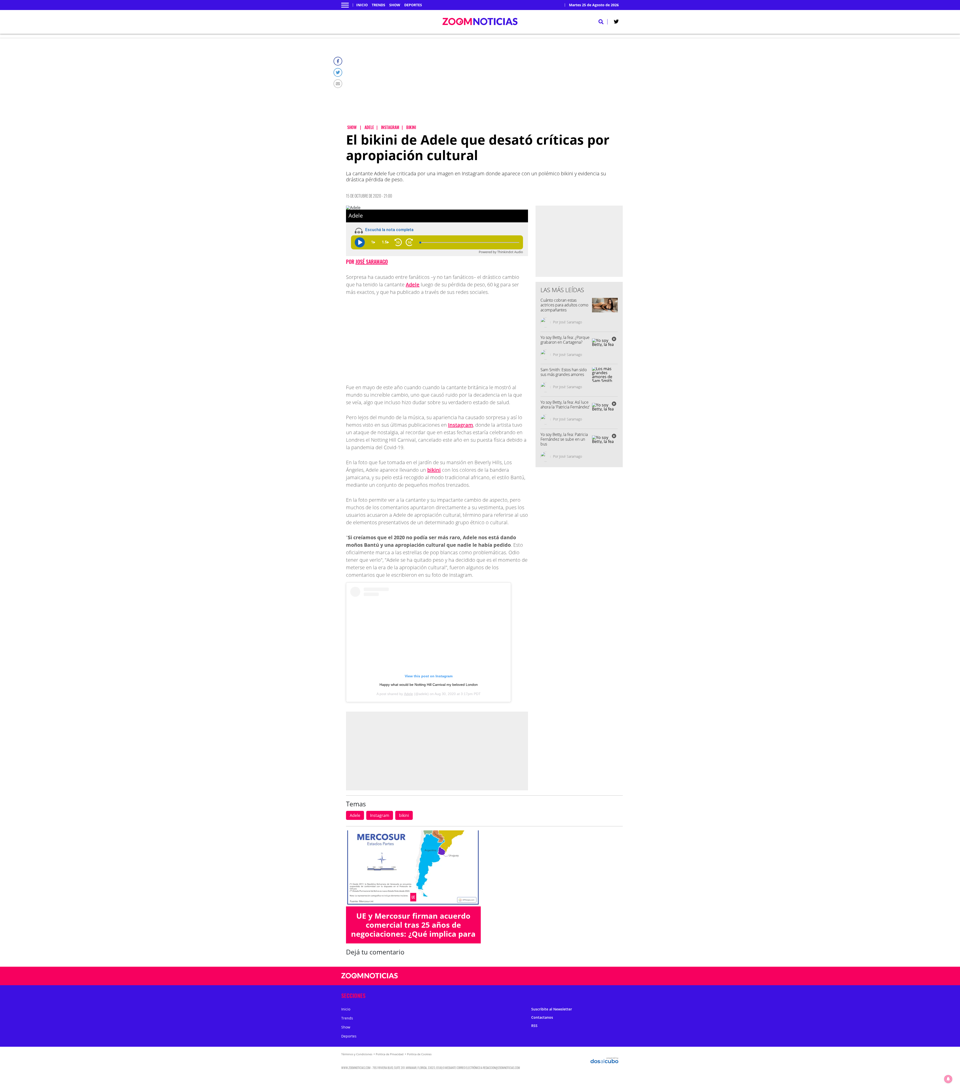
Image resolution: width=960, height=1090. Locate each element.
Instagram (460, 424)
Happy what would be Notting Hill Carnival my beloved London (429, 685)
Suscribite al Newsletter (551, 1009)
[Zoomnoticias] (369, 979)
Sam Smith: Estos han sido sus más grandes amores (563, 372)
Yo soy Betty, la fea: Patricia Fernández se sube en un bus (564, 439)
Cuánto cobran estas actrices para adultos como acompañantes (564, 304)
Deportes (413, 5)
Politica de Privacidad (390, 1054)
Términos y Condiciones (356, 1054)
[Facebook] (338, 61)
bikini (434, 469)
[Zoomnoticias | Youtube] (583, 976)
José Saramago (372, 261)
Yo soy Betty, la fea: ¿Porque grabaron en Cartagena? (565, 340)
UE (413, 897)
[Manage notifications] (948, 1079)
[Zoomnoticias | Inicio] (613, 994)
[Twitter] (338, 72)
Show (394, 5)
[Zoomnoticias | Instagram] (574, 976)
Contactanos (542, 1017)
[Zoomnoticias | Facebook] (554, 976)
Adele (413, 284)
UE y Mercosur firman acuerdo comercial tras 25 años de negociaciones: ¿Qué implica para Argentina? (413, 929)
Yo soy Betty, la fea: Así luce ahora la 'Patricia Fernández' (565, 404)
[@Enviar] (338, 83)
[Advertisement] (484, 85)
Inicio (362, 5)
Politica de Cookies (419, 1054)
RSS (534, 1025)
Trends (378, 5)
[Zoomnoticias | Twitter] (616, 22)
